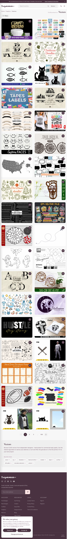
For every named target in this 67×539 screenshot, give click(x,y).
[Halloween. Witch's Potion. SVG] (50, 304)
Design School (18, 509)
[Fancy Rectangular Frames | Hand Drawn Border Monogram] (50, 166)
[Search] (48, 6)
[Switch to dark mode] (61, 6)
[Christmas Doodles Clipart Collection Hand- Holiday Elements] (50, 52)
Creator (16, 503)
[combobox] (33, 6)
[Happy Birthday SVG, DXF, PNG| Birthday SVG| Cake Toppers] (16, 29)
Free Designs (4, 500)
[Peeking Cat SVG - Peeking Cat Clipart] (50, 419)
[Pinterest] (8, 481)
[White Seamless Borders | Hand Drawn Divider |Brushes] (16, 212)
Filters (6, 16)
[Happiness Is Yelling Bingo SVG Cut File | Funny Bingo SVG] (50, 121)
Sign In (42, 500)
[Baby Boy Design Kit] (16, 304)
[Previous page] (21, 434)
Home (2, 11)
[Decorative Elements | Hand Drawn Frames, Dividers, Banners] (16, 350)
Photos (3, 515)
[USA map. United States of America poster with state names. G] (16, 166)
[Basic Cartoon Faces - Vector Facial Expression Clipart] (16, 143)
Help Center (17, 515)
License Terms (31, 500)
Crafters (3, 506)
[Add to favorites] (29, 21)
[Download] (26, 21)
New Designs (4, 503)
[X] (11, 481)
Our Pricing (17, 500)
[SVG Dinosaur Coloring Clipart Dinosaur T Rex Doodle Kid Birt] (16, 258)
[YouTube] (14, 481)
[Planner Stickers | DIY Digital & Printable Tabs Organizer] (50, 29)
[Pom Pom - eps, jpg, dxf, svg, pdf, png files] (16, 235)
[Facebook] (5, 481)
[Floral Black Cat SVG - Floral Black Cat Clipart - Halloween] (16, 419)
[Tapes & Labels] (16, 98)
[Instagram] (2, 481)
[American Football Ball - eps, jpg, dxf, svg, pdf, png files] (16, 396)
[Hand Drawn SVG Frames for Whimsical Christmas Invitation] (16, 373)
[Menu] (64, 6)
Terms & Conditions (32, 509)
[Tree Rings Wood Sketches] (50, 143)
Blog (15, 512)
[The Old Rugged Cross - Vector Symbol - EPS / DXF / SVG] (50, 327)
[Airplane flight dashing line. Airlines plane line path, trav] (50, 235)
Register (42, 503)
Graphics (8, 11)
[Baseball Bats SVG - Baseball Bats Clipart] (50, 350)
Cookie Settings (63, 535)
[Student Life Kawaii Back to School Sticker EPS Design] (50, 212)
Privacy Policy (30, 503)
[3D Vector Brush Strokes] (50, 396)
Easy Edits (17, 506)
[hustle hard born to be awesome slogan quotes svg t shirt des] (16, 327)
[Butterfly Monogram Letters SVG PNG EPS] (16, 52)
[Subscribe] (27, 492)
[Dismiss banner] (65, 1)
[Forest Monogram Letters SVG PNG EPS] (50, 98)
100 (42, 434)
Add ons (3, 512)
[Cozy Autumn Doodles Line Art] (50, 373)
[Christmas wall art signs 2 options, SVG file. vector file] (50, 281)
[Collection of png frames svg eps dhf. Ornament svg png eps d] (50, 258)
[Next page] (46, 434)
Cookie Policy (30, 506)
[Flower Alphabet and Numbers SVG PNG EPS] (16, 281)
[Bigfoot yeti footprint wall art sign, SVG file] (50, 189)
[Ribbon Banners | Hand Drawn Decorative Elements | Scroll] (16, 121)
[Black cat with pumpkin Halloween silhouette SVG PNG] (50, 75)
